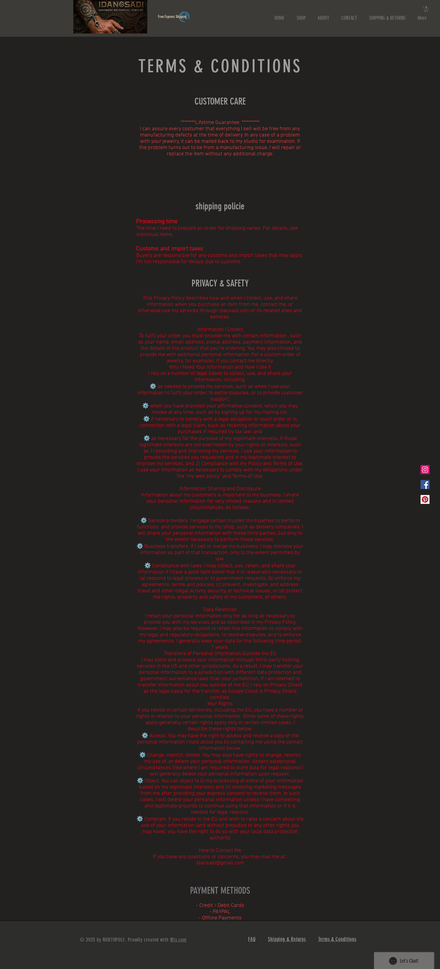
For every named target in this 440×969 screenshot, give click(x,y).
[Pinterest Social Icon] (425, 499)
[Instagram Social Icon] (425, 469)
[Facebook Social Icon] (425, 484)
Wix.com (178, 939)
